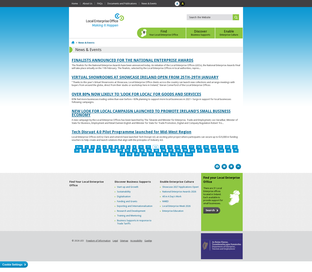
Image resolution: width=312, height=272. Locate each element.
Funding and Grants (127, 201)
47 (122, 154)
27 (98, 150)
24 (77, 150)
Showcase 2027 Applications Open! (180, 187)
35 (156, 150)
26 (91, 150)
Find (163, 32)
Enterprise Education (172, 211)
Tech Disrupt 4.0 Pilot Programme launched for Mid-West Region (131, 132)
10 (141, 147)
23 (235, 147)
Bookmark (231, 166)
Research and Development (131, 211)
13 (162, 147)
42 (207, 150)
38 (178, 150)
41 (199, 150)
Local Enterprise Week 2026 (176, 206)
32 (134, 150)
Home (75, 3)
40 (192, 150)
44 (221, 150)
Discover (200, 32)
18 (199, 147)
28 (106, 150)
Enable (229, 32)
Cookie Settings (12, 264)
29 (113, 150)
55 (180, 154)
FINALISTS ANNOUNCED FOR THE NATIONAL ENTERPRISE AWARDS (132, 60)
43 (214, 150)
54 (173, 154)
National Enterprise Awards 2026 (179, 191)
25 (84, 150)
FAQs (100, 3)
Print (217, 166)
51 (151, 154)
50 (144, 154)
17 (191, 147)
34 (149, 150)
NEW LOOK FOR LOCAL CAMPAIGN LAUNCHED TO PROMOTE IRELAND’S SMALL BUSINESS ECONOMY (151, 113)
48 (129, 154)
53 (165, 154)
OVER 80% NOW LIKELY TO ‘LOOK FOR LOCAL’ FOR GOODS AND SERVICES (136, 94)
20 (213, 147)
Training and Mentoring (129, 215)
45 (228, 150)
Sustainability (124, 191)
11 (148, 147)
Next (189, 154)
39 (185, 150)
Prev (79, 147)
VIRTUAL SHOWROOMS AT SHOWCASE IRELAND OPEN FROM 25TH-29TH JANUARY (145, 77)
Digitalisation (124, 196)
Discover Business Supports (133, 181)
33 (142, 150)
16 (184, 147)
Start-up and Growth (127, 187)
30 (120, 150)
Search (210, 210)
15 (177, 147)
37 (171, 150)
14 (170, 147)
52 (158, 154)
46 (236, 150)
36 (163, 150)
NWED (165, 201)
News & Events (149, 3)
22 (227, 147)
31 (127, 150)
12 (155, 147)
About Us (87, 3)
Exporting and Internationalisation (134, 206)
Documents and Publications (122, 3)
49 (137, 154)
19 (206, 147)
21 (220, 147)
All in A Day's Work (171, 196)
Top (238, 166)
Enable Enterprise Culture (177, 181)
